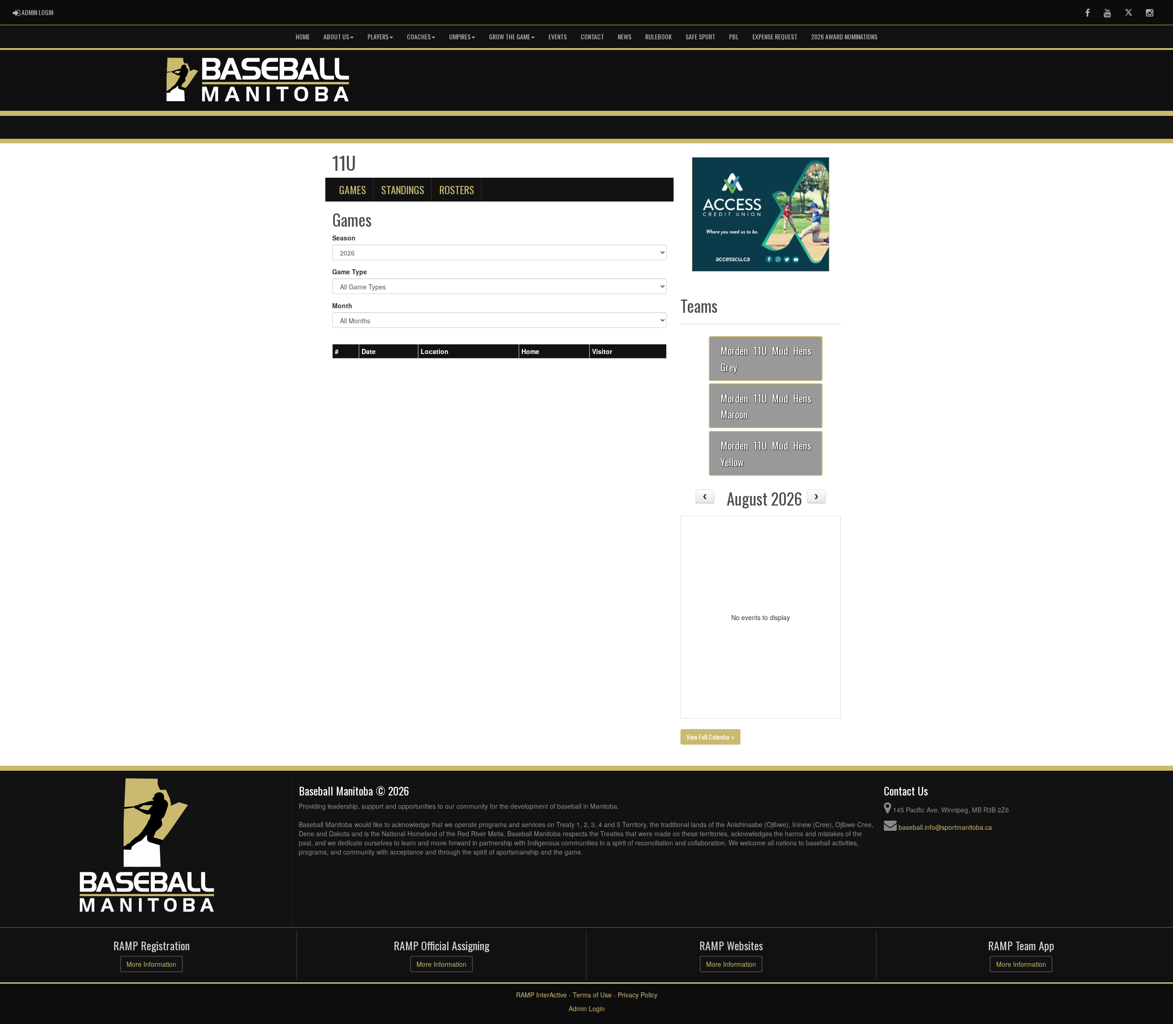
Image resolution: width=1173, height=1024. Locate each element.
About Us (336, 36)
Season (344, 237)
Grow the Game (509, 36)
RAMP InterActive (541, 994)
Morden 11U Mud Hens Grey (765, 358)
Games (352, 189)
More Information (151, 964)
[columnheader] (346, 351)
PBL (734, 36)
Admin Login (587, 1008)
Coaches (419, 36)
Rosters (456, 189)
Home (303, 36)
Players (378, 36)
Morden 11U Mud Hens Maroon (765, 406)
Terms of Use (592, 994)
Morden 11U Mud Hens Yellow (765, 453)
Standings (402, 189)
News (624, 36)
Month (342, 305)
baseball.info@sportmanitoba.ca (945, 827)
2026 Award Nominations (844, 36)
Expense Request (774, 36)
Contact (592, 36)
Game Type (349, 271)
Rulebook (658, 36)
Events (557, 36)
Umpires (460, 36)
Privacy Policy (638, 994)
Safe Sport (700, 36)
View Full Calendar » (710, 736)
